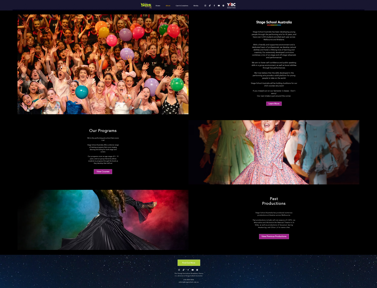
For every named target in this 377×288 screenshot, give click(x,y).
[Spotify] (223, 6)
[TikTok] (210, 6)
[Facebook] (214, 6)
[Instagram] (205, 6)
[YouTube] (219, 6)
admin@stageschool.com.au (189, 282)
